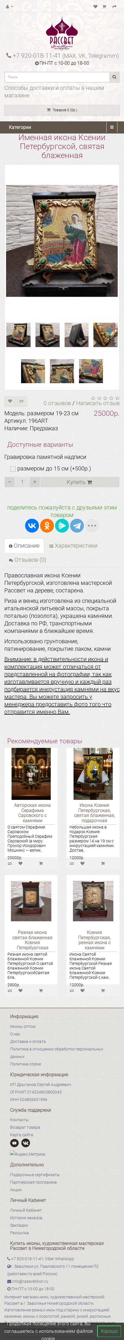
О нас (15, 1034)
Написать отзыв (98, 403)
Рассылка (19, 1232)
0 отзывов (57, 403)
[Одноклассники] (47, 526)
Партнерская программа (33, 1182)
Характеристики (75, 545)
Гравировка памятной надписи (45, 456)
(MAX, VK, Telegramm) (66, 55)
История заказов (26, 1217)
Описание (26, 545)
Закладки (19, 1225)
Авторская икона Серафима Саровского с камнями (32, 812)
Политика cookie (25, 1064)
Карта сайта (21, 1135)
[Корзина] (105, 6)
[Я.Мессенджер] (62, 526)
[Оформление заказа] (114, 6)
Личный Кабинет (26, 1210)
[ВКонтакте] (32, 526)
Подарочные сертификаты (35, 1174)
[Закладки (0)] (95, 6)
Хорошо (109, 1331)
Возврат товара (25, 1127)
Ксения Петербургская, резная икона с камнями (94, 940)
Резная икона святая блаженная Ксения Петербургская (32, 940)
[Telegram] (77, 526)
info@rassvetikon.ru (29, 1281)
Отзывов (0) (29, 559)
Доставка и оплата (28, 1041)
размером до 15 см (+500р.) (53, 468)
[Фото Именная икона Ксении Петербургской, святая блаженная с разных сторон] (18, 335)
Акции (16, 1189)
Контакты (19, 1119)
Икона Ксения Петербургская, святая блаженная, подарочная (94, 812)
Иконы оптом (22, 1026)
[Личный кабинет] (9, 6)
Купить (77, 482)
